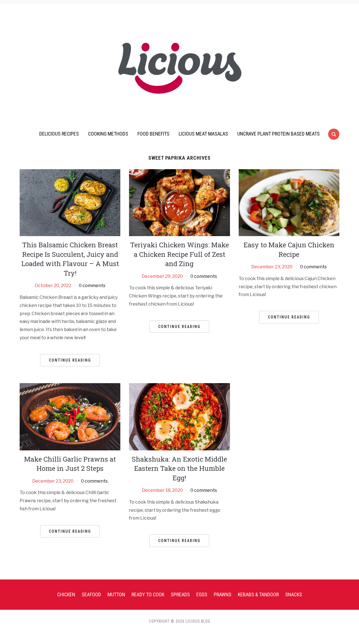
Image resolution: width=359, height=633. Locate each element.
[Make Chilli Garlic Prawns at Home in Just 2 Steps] (70, 416)
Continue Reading (70, 360)
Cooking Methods (108, 134)
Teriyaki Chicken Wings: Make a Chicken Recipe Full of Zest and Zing (179, 254)
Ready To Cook (148, 594)
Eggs (201, 594)
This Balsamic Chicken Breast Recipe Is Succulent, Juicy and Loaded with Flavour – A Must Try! (70, 259)
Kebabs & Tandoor (258, 594)
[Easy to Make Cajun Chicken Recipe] (289, 202)
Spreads (180, 594)
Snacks (293, 594)
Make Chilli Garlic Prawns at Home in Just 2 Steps (70, 464)
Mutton (116, 594)
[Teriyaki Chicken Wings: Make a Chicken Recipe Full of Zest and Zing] (179, 202)
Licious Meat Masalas (203, 134)
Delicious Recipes (59, 134)
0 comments (92, 285)
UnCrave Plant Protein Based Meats (278, 134)
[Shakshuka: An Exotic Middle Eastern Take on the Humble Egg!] (179, 416)
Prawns (222, 594)
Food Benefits (153, 134)
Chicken (66, 594)
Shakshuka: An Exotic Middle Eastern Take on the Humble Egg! (179, 468)
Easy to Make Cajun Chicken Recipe (288, 249)
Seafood (91, 594)
